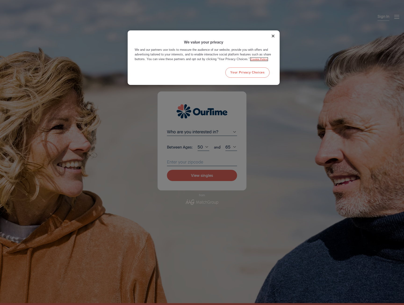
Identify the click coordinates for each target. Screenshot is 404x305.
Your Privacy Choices (247, 72)
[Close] (273, 36)
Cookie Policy (259, 59)
